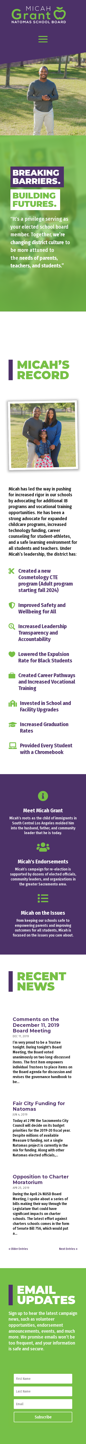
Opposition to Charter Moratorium (41, 1179)
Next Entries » (68, 1249)
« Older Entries (18, 1249)
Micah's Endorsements (43, 861)
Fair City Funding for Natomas (39, 1106)
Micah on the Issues (43, 913)
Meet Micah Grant (43, 810)
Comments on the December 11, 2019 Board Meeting (36, 1025)
